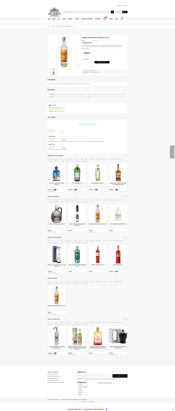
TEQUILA (86, 159)
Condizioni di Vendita (82, 386)
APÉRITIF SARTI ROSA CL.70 (97, 264)
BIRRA (110, 159)
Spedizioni (80, 385)
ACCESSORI (50, 161)
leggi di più (60, 107)
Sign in (118, 12)
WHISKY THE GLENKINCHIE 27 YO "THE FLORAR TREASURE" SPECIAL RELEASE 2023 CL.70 (77, 348)
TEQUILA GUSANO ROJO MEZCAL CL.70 (98, 224)
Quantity (86, 59)
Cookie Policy (91, 401)
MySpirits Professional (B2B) (104, 383)
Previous (124, 155)
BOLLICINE (67, 161)
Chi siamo (80, 388)
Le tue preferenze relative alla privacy (93, 409)
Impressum (80, 390)
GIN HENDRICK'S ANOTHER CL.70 (118, 224)
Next (126, 155)
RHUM (49, 159)
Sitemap (80, 394)
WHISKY (61, 159)
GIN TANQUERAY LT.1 (77, 183)
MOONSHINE (78, 161)
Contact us (80, 392)
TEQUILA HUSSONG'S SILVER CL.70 (57, 224)
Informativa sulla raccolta (74, 409)
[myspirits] (54, 11)
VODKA (56, 159)
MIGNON (92, 159)
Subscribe (120, 376)
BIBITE (62, 161)
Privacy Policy (84, 401)
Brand (83, 40)
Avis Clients (171, 152)
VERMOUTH (56, 161)
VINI (72, 161)
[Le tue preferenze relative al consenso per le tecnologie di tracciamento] (172, 408)
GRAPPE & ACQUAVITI (118, 159)
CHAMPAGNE (98, 159)
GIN (52, 159)
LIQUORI (75, 159)
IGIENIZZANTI (85, 161)
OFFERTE (81, 159)
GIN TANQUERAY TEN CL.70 (97, 183)
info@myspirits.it (54, 378)
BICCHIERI (105, 159)
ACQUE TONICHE (68, 159)
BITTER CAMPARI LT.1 (118, 264)
